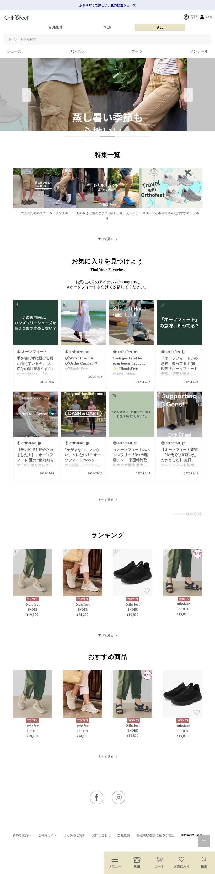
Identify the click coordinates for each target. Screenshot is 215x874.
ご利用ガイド (47, 835)
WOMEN (55, 27)
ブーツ (136, 51)
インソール (199, 51)
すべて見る (106, 239)
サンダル (76, 51)
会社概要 (123, 835)
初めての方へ (22, 835)
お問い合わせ (101, 835)
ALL (160, 27)
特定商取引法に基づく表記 (155, 835)
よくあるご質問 (74, 835)
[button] (188, 95)
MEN (107, 27)
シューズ (14, 51)
